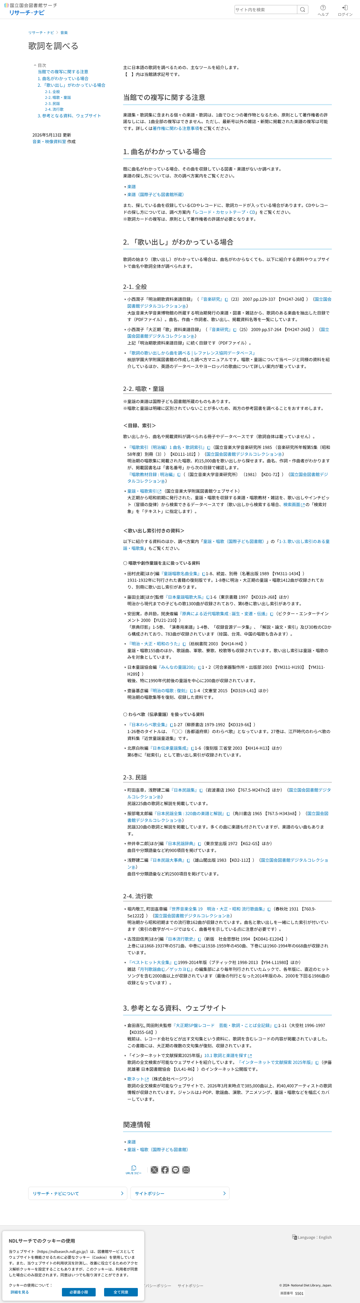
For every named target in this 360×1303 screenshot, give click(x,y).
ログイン (345, 14)
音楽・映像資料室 (49, 141)
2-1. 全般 (52, 91)
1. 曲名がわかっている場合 (63, 78)
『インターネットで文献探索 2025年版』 (276, 1062)
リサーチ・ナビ (41, 32)
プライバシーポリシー (152, 1285)
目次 (42, 65)
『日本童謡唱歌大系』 (185, 597)
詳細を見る (20, 1292)
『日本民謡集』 (184, 790)
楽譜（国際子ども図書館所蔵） (156, 194)
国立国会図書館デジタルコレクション (242, 454)
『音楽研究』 (211, 299)
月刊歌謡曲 (150, 969)
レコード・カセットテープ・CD (225, 212)
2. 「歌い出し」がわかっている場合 (71, 85)
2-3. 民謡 (52, 103)
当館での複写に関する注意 (63, 71)
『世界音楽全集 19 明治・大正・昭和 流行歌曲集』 (217, 908)
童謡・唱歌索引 (142, 491)
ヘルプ (323, 14)
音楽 (64, 32)
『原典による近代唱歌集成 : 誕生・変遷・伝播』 (224, 613)
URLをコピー (134, 1173)
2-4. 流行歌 (54, 109)
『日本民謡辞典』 (180, 843)
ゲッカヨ (177, 969)
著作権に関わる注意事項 (176, 128)
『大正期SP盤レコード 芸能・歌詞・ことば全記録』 (223, 1025)
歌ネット (135, 1079)
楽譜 (131, 186)
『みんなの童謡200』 (177, 667)
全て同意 (121, 1292)
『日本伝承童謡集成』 (169, 748)
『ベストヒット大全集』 (150, 962)
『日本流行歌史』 (180, 939)
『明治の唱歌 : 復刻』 (168, 690)
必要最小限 (79, 1292)
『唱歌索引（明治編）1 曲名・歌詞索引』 (167, 447)
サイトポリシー (190, 1285)
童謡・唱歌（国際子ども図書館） (234, 541)
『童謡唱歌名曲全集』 (180, 573)
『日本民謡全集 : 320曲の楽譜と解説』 (189, 813)
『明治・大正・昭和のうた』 (154, 643)
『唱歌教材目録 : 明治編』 (152, 474)
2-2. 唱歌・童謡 (58, 97)
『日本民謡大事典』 (167, 860)
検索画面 (291, 504)
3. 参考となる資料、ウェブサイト (69, 115)
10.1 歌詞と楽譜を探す (225, 1055)
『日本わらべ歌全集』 (148, 724)
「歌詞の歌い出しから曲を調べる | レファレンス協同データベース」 (192, 353)
